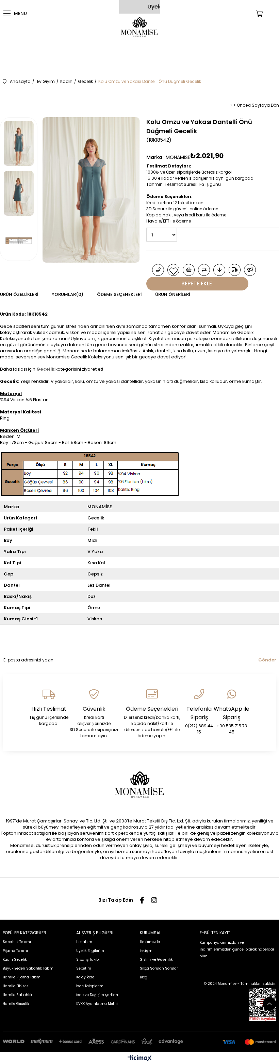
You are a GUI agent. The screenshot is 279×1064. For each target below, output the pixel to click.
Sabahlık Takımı (17, 941)
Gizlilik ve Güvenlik (156, 959)
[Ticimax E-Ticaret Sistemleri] (140, 1058)
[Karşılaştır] (204, 270)
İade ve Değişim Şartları (97, 994)
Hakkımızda (150, 941)
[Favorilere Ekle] (173, 270)
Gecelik (45, 369)
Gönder (267, 660)
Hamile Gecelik (16, 1003)
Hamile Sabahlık (17, 994)
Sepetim (83, 968)
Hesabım (84, 941)
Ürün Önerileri (172, 294)
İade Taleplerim (89, 986)
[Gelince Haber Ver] (250, 270)
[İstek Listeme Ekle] (189, 270)
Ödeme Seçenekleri (119, 294)
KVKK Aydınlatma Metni (97, 1003)
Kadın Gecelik (15, 959)
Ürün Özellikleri (19, 294)
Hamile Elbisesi (16, 986)
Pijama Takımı (15, 950)
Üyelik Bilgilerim (90, 950)
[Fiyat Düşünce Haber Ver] (219, 270)
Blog (143, 977)
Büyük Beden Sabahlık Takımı (28, 968)
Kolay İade (85, 977)
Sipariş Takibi (88, 959)
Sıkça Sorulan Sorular (159, 968)
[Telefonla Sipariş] (158, 270)
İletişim (146, 950)
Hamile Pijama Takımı (22, 977)
